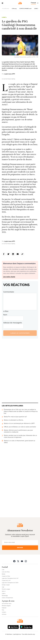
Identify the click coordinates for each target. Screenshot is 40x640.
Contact (4, 612)
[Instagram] (26, 561)
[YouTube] (22, 561)
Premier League (6, 589)
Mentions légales (6, 605)
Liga (3, 587)
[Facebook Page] (14, 561)
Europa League (6, 584)
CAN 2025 (14, 8)
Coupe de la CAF (6, 580)
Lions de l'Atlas (6, 572)
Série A (3, 591)
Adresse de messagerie (12, 323)
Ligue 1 (4, 17)
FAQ (3, 610)
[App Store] (13, 627)
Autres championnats (7, 597)
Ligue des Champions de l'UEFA (10, 582)
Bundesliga (5, 595)
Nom (5, 315)
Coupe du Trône (6, 576)
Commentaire (8, 292)
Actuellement (5, 8)
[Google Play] (26, 627)
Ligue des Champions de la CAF (10, 578)
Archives (4, 614)
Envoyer (20, 547)
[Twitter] (18, 561)
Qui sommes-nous (6, 603)
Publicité (4, 608)
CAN (3, 569)
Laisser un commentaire (20, 333)
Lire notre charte (9, 277)
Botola (3, 574)
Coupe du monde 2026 (25, 8)
